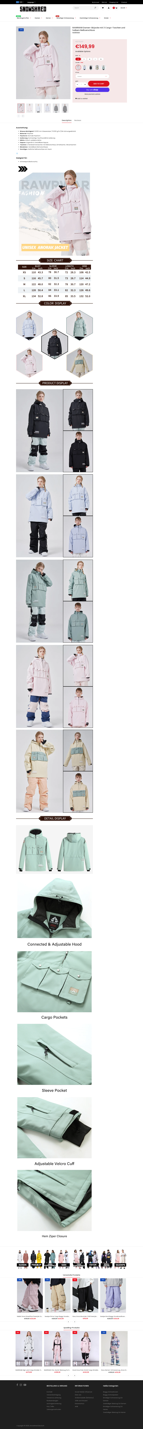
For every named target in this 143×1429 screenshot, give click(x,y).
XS (78, 59)
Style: (77, 72)
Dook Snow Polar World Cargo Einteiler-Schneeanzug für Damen (94, 1370)
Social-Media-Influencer (83, 1392)
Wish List (104, 2)
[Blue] (84, 67)
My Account (95, 2)
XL (101, 59)
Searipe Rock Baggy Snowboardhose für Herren (116, 1316)
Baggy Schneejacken (110, 1395)
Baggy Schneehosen (110, 1392)
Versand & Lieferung (54, 1398)
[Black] (91, 67)
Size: (77, 55)
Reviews (77, 120)
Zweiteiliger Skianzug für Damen (114, 1404)
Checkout (124, 2)
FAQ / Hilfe (50, 1406)
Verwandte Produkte (71, 1275)
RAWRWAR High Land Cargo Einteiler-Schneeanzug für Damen (36, 1370)
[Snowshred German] (33, 12)
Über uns (78, 1395)
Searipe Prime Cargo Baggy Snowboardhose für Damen (63, 1316)
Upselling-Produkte (72, 1328)
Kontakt (49, 1392)
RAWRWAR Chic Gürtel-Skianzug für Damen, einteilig (61, 1370)
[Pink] (78, 67)
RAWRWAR (76, 33)
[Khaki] (97, 67)
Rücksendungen (52, 1401)
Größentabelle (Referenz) (84, 1398)
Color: (79, 62)
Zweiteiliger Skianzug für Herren (114, 1412)
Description (67, 120)
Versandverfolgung (54, 1395)
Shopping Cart (113, 2)
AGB (76, 1406)
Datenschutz (79, 1404)
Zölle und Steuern (81, 1401)
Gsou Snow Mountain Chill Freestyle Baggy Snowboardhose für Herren (96, 1316)
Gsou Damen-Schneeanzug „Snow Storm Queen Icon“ (119, 1370)
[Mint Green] (103, 67)
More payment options (92, 94)
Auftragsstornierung (54, 1404)
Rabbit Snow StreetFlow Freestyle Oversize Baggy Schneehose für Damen (42, 1316)
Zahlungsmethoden (54, 1409)
